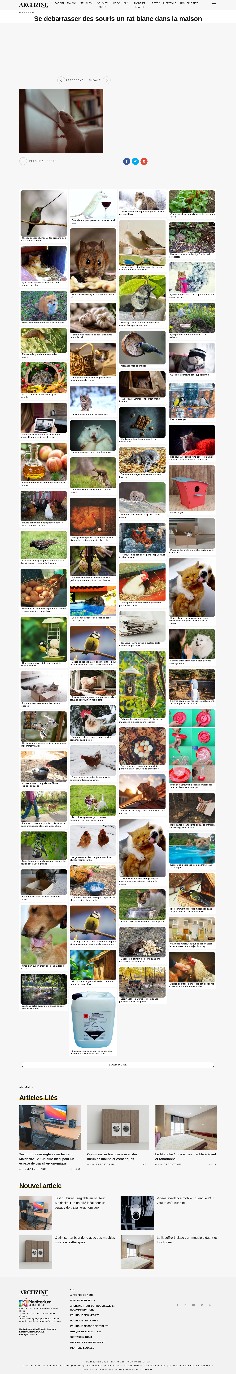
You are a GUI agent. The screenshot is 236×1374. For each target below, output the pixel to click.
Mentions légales (82, 1348)
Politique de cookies (84, 1320)
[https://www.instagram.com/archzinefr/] (185, 1305)
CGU (72, 1289)
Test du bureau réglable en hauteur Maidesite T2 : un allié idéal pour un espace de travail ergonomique (46, 1159)
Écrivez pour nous (82, 1300)
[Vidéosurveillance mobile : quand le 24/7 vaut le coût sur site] (137, 1213)
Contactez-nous (81, 1337)
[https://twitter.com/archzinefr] (202, 1305)
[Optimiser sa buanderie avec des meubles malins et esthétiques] (118, 1127)
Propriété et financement (87, 1342)
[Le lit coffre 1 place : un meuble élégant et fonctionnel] (186, 1127)
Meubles (86, 3)
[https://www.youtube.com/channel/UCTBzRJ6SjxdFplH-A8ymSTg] (194, 1305)
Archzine (34, 5)
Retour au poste (41, 161)
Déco (116, 3)
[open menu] (214, 5)
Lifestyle (170, 3)
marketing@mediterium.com (42, 1329)
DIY (125, 3)
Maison (72, 3)
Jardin (59, 3)
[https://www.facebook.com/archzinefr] (178, 1305)
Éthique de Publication (85, 1331)
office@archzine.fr (28, 1334)
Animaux (26, 1087)
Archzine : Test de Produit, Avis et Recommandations (92, 1308)
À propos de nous (81, 1295)
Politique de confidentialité (89, 1326)
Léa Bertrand (36, 1169)
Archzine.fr (36, 1293)
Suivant (96, 80)
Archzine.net (189, 3)
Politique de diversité (85, 1315)
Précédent (74, 80)
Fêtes (156, 3)
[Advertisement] (118, 49)
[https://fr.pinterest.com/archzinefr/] (210, 1305)
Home (22, 12)
